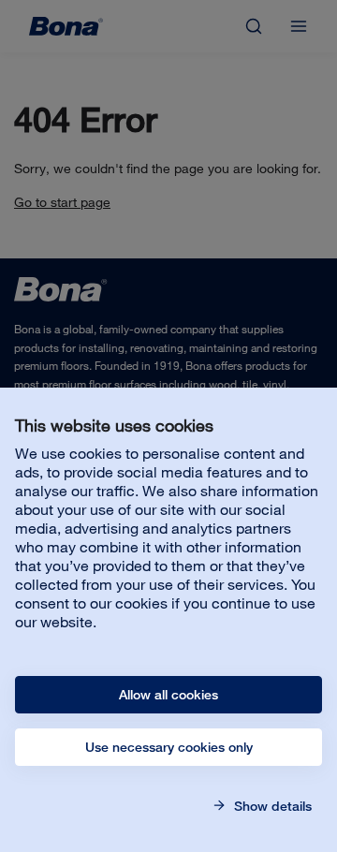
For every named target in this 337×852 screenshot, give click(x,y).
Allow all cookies (168, 694)
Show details (271, 806)
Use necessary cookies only (169, 747)
